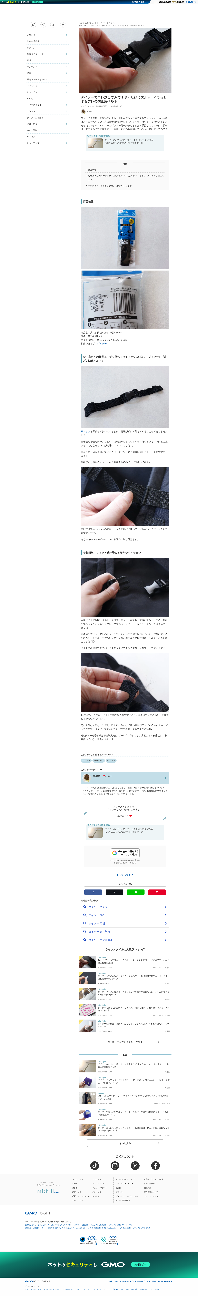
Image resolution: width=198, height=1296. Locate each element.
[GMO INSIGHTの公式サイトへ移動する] (37, 1213)
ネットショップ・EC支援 (52, 1289)
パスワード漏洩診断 (81, 1225)
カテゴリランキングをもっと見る (125, 1041)
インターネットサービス (33, 1289)
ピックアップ (33, 143)
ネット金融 (125, 1289)
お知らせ (31, 35)
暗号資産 (134, 1289)
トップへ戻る (124, 874)
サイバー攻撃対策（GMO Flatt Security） (102, 1228)
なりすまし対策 (125, 1228)
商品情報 (92, 170)
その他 (157, 1289)
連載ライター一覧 (35, 54)
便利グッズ (99, 761)
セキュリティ (80, 1289)
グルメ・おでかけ (35, 117)
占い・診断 (32, 130)
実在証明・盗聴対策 (32, 1228)
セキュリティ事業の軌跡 (141, 1228)
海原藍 (89, 111)
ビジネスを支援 (68, 1289)
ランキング (32, 66)
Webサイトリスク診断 (99, 1225)
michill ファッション (162, 1104)
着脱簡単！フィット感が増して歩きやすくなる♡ (110, 185)
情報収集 (115, 1289)
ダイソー (102, 343)
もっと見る (125, 1143)
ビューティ (32, 92)
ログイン (31, 47)
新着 (29, 60)
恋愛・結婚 (32, 124)
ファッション (33, 86)
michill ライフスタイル (161, 968)
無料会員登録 (33, 41)
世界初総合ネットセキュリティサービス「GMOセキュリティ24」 (48, 1225)
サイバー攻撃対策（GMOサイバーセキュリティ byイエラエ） (63, 1228)
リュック (85, 431)
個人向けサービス (146, 1289)
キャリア (31, 136)
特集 (29, 73)
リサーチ (107, 1289)
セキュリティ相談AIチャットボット (121, 1225)
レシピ (30, 98)
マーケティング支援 (94, 1289)
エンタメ (31, 111)
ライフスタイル (34, 105)
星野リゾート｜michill (37, 79)
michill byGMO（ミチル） (89, 23)
